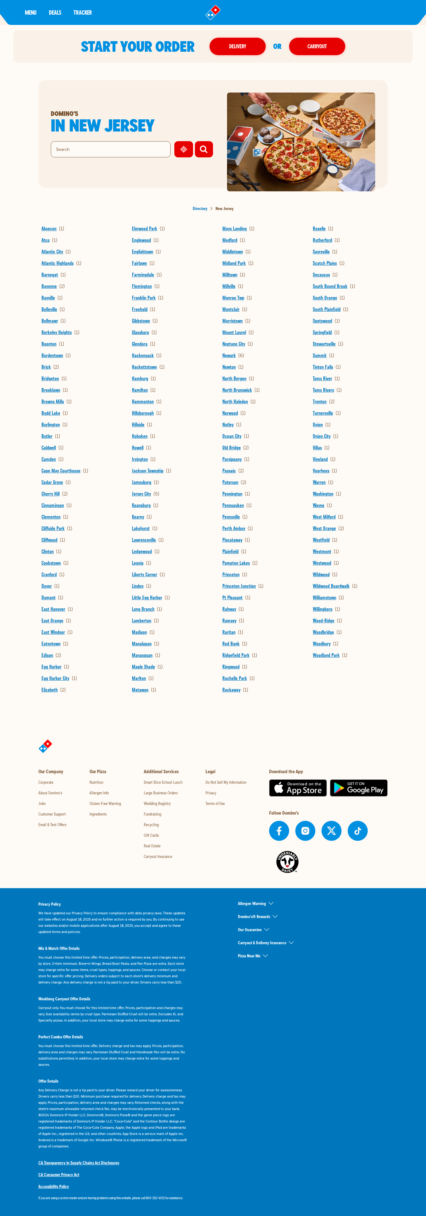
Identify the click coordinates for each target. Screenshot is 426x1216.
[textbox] (113, 1198)
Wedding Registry (157, 803)
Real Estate (152, 846)
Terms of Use (215, 803)
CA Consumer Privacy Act (58, 1174)
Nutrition (96, 782)
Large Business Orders (161, 793)
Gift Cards (151, 835)
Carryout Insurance (158, 856)
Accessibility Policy (53, 1186)
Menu (30, 12)
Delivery (237, 46)
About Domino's (50, 793)
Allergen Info (99, 793)
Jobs (42, 803)
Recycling (151, 824)
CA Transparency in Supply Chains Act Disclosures (78, 1163)
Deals (55, 12)
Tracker (83, 12)
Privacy (211, 793)
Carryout (317, 46)
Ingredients (98, 814)
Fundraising (152, 814)
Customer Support (52, 814)
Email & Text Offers (52, 824)
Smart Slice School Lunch (163, 782)
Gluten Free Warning (105, 803)
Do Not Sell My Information (226, 782)
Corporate (45, 782)
